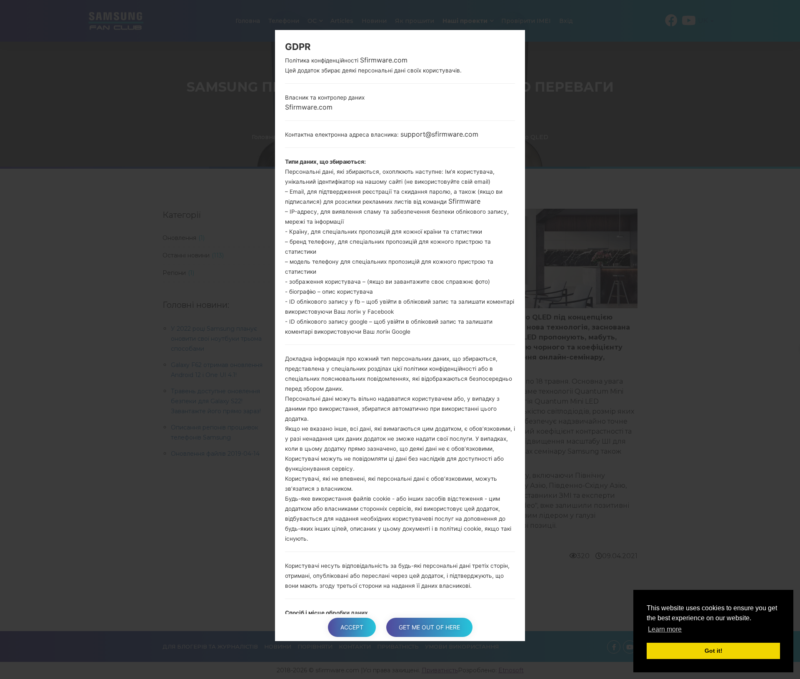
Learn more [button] (665, 629)
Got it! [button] (713, 650)
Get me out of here (429, 627)
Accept (351, 627)
